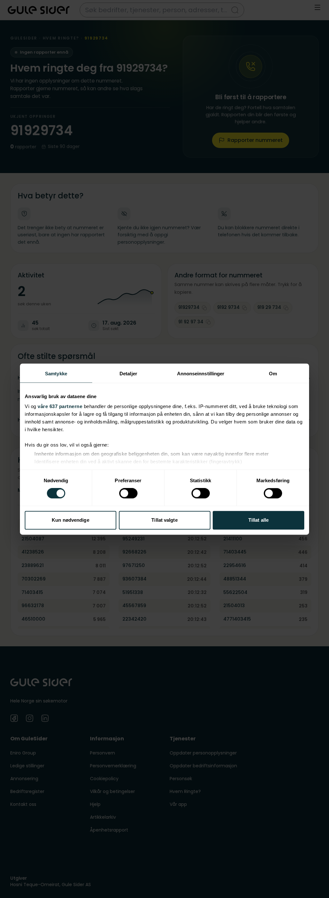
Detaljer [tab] (128, 373)
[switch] (128, 493)
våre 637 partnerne (60, 406)
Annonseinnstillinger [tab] (201, 373)
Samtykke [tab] (56, 373)
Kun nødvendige (70, 520)
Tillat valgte (164, 520)
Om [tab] (273, 373)
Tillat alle (258, 520)
